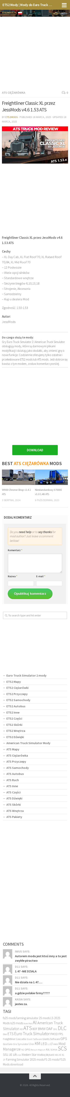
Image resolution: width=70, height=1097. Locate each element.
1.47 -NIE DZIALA (26, 971)
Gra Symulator (20, 1044)
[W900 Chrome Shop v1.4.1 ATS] (18, 477)
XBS (56, 1054)
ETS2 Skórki (14, 725)
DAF (49, 1028)
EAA (5, 1034)
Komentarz (15, 550)
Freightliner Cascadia (14, 1039)
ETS (10, 1033)
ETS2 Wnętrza (15, 731)
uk (15, 1054)
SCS (62, 1048)
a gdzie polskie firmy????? (32, 993)
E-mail (40, 576)
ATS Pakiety (14, 817)
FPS (61, 1034)
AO (21, 1029)
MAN (55, 1044)
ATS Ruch (12, 780)
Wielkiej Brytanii (45, 1054)
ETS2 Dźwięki (15, 737)
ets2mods (11, 117)
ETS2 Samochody (18, 700)
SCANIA (53, 1049)
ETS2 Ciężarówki (17, 688)
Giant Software (34, 1039)
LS (49, 1044)
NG (22, 1049)
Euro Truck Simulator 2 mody (26, 675)
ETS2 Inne (12, 712)
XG (63, 1055)
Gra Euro (7, 1044)
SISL (5, 1054)
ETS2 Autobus (15, 706)
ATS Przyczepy (16, 761)
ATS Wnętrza (15, 811)
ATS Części (13, 792)
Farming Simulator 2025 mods (25, 1059)
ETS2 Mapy (13, 682)
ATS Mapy (12, 749)
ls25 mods (16, 1023)
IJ (30, 1044)
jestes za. (21, 1004)
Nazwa (12, 576)
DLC (62, 1028)
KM (37, 1043)
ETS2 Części (14, 718)
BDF (34, 1029)
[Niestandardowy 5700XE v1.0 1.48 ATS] (51, 477)
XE (60, 1054)
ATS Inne (12, 786)
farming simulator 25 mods (33, 1018)
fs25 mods (9, 1018)
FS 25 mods (51, 1059)
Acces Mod (28, 1023)
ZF (4, 1059)
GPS (63, 1038)
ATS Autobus (15, 774)
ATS (27, 1028)
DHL (55, 1029)
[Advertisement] (35, 53)
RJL (48, 1049)
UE (10, 1054)
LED (44, 1043)
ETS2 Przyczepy (17, 694)
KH (32, 1044)
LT (51, 1044)
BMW (42, 1028)
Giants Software (51, 1039)
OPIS (27, 1049)
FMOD (54, 1034)
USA (19, 1055)
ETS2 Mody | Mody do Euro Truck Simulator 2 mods (28, 5)
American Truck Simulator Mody (28, 743)
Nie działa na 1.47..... (28, 982)
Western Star (29, 1054)
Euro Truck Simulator (32, 1033)
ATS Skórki (13, 804)
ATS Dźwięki (14, 798)
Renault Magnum (38, 1050)
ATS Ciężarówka (13, 92)
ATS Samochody (17, 768)
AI (35, 1022)
